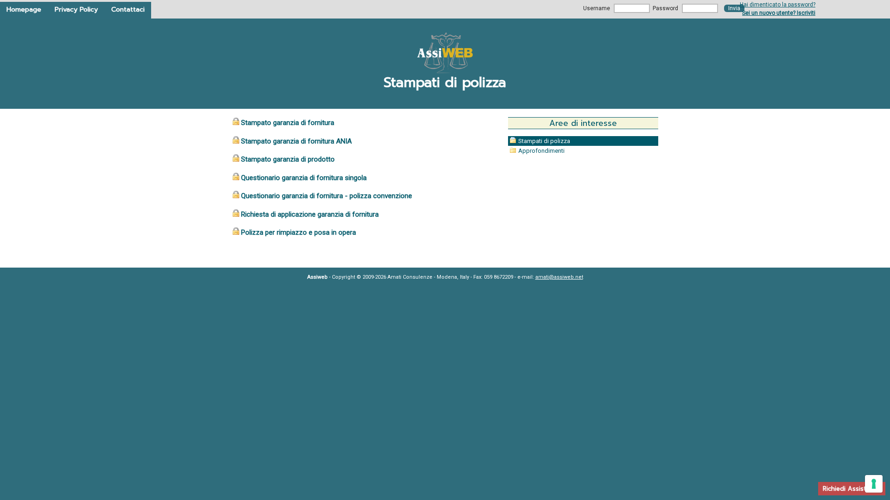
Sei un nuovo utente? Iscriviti (778, 13)
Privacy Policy (76, 9)
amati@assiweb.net (559, 277)
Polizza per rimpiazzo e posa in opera (298, 232)
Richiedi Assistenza (852, 488)
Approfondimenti (541, 150)
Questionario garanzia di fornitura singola (304, 178)
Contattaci (128, 9)
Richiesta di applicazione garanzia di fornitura (310, 214)
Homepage (23, 9)
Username (596, 8)
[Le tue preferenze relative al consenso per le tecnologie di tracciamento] (874, 484)
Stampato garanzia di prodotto (288, 159)
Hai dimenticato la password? (777, 4)
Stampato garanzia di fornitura (287, 123)
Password (665, 8)
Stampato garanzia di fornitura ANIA (296, 141)
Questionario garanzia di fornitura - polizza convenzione (326, 196)
